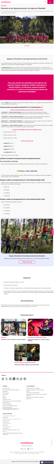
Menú (50, 2)
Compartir (28, 45)
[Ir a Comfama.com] (27, 443)
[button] (5, 2)
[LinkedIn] (14, 379)
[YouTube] (17, 379)
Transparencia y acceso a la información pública (12, 400)
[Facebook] (3, 379)
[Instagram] (10, 379)
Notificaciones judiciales (7, 407)
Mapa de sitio (29, 398)
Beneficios (5, 397)
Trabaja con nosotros (7, 399)
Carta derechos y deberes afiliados (33, 392)
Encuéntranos (5, 391)
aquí (17, 155)
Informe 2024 (5, 394)
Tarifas (4, 396)
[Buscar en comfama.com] (45, 2)
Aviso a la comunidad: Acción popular (10, 405)
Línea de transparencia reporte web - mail (11, 429)
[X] (6, 379)
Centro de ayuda (6, 393)
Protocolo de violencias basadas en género (11, 389)
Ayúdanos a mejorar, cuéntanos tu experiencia (35, 397)
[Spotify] (25, 379)
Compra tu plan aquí (27, 262)
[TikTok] (21, 379)
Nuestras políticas (6, 402)
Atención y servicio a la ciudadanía (32, 388)
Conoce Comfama (6, 388)
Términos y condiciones (7, 404)
